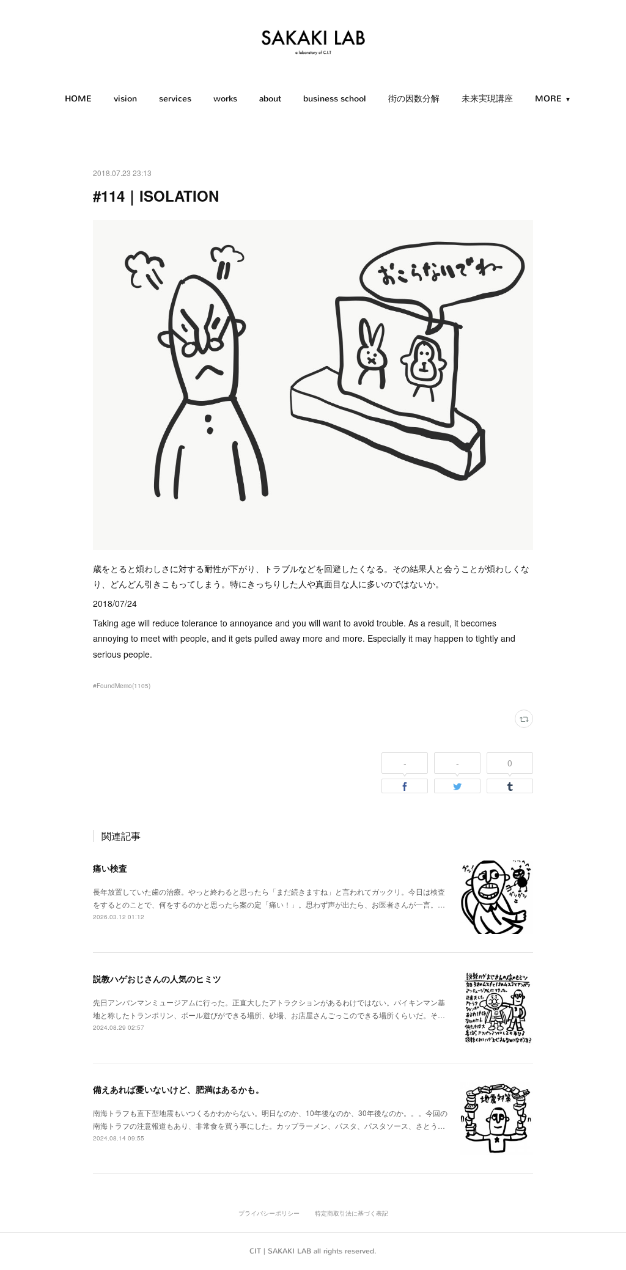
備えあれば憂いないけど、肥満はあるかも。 (178, 1089)
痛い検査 (110, 868)
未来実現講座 (487, 99)
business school (334, 99)
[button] (78, 99)
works (225, 99)
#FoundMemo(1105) (121, 685)
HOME (78, 99)
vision (125, 99)
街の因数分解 (414, 99)
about (270, 99)
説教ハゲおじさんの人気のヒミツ (157, 978)
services (175, 99)
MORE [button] (548, 99)
